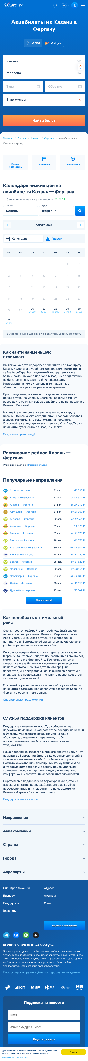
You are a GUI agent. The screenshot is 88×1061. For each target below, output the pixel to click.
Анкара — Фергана (21, 504)
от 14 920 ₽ (78, 526)
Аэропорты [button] (14, 872)
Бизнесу (9, 895)
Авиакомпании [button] (17, 831)
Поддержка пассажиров (20, 799)
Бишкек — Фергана (21, 554)
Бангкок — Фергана (22, 540)
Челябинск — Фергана (23, 568)
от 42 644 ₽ (77, 547)
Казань (35, 138)
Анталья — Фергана (22, 518)
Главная (7, 138)
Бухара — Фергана (21, 533)
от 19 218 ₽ (78, 583)
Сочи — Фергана (20, 490)
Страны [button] (10, 845)
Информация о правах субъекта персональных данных (41, 972)
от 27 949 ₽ (78, 504)
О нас (48, 903)
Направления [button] (15, 817)
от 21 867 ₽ (78, 511)
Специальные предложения (23, 699)
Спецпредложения (16, 888)
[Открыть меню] (83, 5)
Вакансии (10, 911)
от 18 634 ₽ (78, 497)
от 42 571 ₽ (78, 519)
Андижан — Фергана (22, 526)
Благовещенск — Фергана (26, 547)
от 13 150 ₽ (78, 554)
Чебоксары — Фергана (24, 576)
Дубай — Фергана (21, 583)
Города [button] (10, 858)
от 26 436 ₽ (77, 576)
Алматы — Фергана (22, 497)
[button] (56, 5)
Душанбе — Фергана (22, 590)
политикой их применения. (15, 1057)
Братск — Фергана (21, 561)
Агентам (50, 895)
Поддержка (11, 903)
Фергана (49, 138)
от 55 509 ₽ (78, 590)
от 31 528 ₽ (78, 561)
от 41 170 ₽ (78, 533)
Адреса (49, 888)
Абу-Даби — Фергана (23, 511)
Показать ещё (44, 600)
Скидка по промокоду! (19, 434)
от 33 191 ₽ (78, 569)
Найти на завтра (37, 465)
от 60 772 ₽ (78, 540)
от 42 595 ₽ (78, 490)
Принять (73, 1051)
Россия (22, 138)
